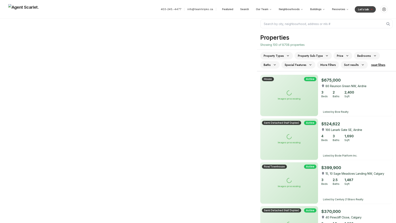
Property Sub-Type (310, 56)
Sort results (351, 65)
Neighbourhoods (289, 9)
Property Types (274, 56)
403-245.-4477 (171, 9)
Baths (267, 65)
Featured (227, 9)
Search (244, 9)
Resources (338, 9)
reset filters (378, 65)
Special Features (295, 65)
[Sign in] (384, 9)
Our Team (262, 9)
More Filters (328, 65)
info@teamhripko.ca (200, 9)
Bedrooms (364, 56)
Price (340, 56)
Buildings (316, 9)
